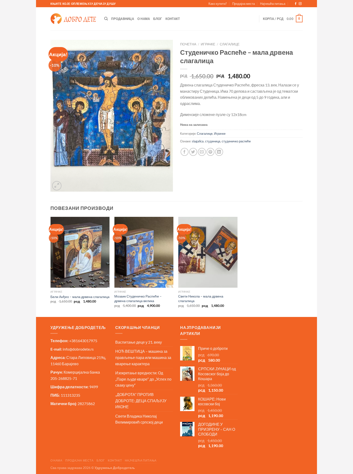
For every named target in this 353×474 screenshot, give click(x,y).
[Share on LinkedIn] (219, 152)
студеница (212, 141)
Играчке (208, 44)
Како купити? (217, 4)
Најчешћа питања (272, 4)
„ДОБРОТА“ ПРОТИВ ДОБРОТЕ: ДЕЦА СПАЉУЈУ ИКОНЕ (140, 400)
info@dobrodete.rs (78, 349)
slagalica (198, 141)
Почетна (188, 44)
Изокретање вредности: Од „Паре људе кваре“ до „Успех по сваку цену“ (143, 379)
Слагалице (229, 44)
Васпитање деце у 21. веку (138, 342)
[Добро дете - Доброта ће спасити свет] (73, 18)
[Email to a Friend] (202, 152)
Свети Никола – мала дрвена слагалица (200, 298)
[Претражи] (106, 18)
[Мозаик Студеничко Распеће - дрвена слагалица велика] (144, 252)
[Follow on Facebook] (295, 4)
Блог (157, 19)
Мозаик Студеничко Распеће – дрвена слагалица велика (138, 298)
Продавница (122, 19)
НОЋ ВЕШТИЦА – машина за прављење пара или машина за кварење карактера (143, 357)
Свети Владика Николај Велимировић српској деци (139, 419)
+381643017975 (83, 340)
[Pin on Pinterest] (210, 152)
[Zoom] (56, 185)
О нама (143, 19)
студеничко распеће (236, 141)
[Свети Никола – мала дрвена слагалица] (207, 252)
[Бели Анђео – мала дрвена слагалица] (80, 252)
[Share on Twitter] (193, 152)
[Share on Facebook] (185, 152)
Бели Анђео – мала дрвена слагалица (80, 297)
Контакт (172, 19)
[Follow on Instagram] (300, 4)
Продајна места (243, 4)
